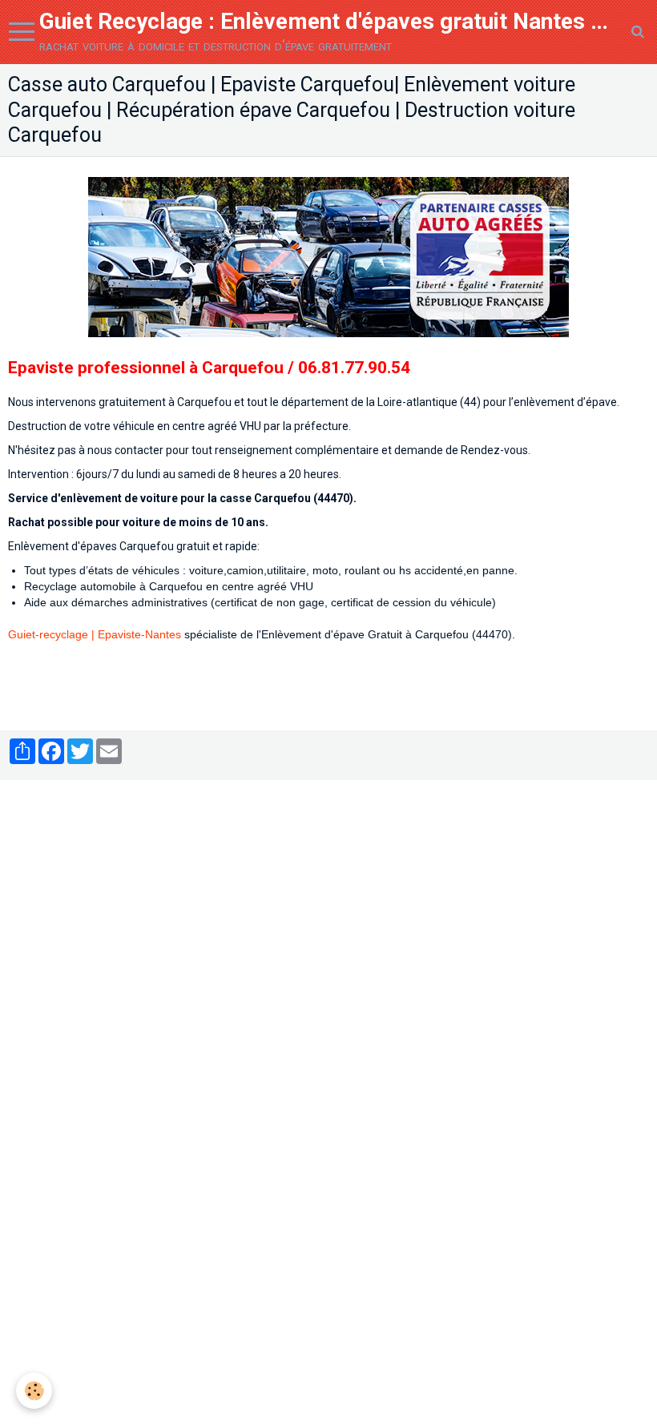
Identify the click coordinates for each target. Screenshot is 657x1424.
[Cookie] (34, 1391)
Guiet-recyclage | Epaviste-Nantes (96, 634)
